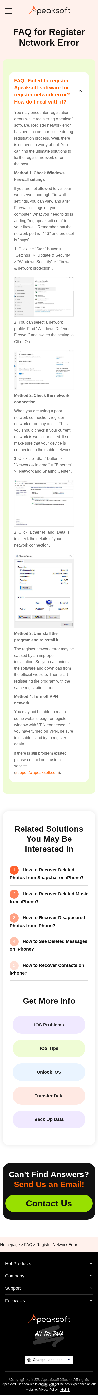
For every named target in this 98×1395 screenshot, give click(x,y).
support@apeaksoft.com (37, 772)
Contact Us (49, 1203)
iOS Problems (49, 1024)
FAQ (28, 1245)
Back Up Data (49, 1119)
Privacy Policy (48, 1389)
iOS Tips (49, 1048)
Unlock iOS (49, 1072)
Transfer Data (49, 1095)
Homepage (10, 1245)
